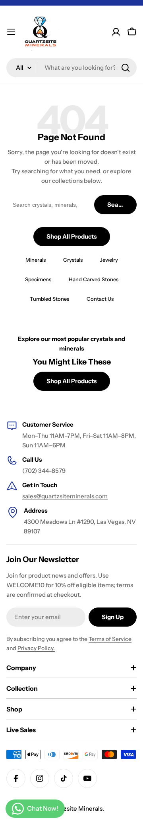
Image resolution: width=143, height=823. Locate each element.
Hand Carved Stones (93, 279)
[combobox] (71, 67)
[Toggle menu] (11, 32)
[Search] (125, 68)
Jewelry (109, 260)
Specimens (38, 279)
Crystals (73, 260)
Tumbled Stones (49, 299)
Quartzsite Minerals (74, 808)
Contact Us (100, 299)
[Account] (116, 32)
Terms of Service (110, 639)
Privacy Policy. (36, 648)
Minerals (35, 260)
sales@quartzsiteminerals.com (65, 496)
